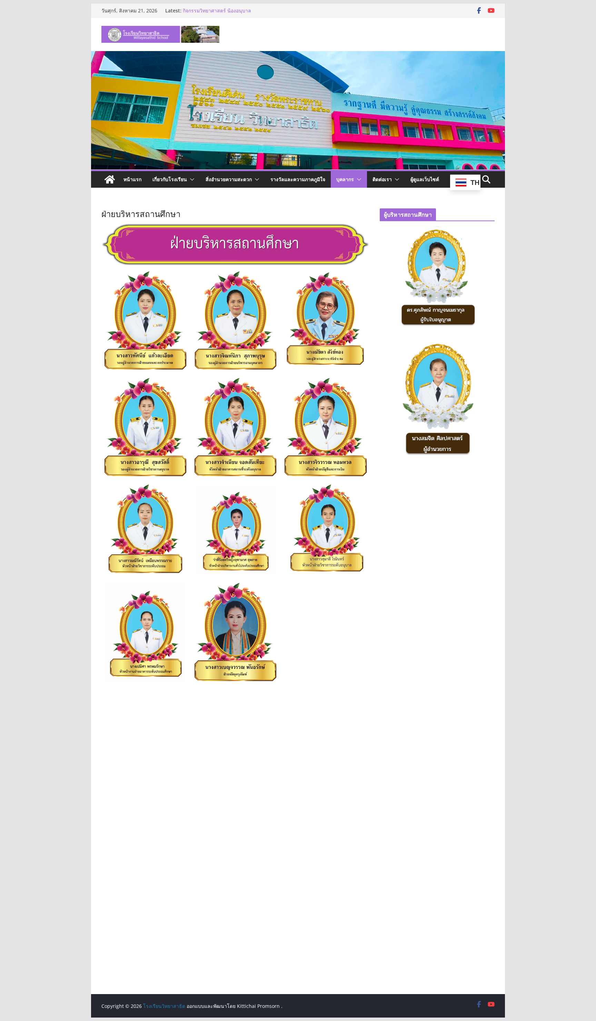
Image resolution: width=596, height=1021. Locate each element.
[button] (191, 179)
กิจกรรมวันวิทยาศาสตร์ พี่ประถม (217, 10)
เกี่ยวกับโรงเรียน (169, 179)
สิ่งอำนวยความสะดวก (229, 179)
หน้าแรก (132, 179)
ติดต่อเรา (382, 179)
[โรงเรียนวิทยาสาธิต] (109, 179)
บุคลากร (345, 179)
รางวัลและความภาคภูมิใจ (297, 179)
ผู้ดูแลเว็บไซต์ (424, 179)
